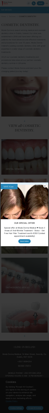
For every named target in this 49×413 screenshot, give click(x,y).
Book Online (24, 241)
